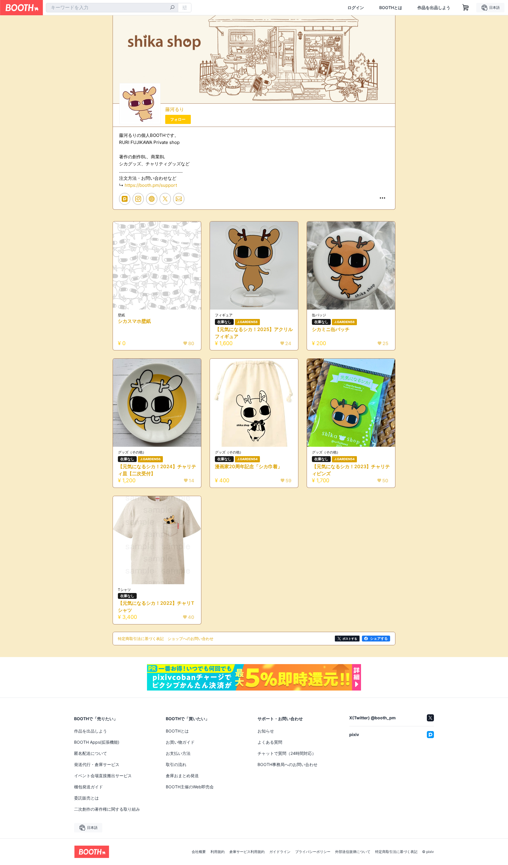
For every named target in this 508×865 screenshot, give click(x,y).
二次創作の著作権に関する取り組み (107, 809)
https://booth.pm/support (151, 185)
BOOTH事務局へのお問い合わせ (287, 764)
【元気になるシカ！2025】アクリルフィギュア (254, 332)
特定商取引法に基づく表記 (396, 852)
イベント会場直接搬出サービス (103, 775)
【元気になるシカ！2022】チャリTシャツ (156, 606)
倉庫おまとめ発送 (182, 775)
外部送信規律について (352, 852)
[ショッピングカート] (465, 7)
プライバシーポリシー (312, 852)
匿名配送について (90, 753)
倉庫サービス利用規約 (247, 852)
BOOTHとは (390, 8)
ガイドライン (279, 852)
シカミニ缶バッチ (331, 329)
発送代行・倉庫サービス (96, 764)
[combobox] (112, 7)
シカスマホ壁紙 (134, 321)
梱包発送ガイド (88, 786)
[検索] (172, 8)
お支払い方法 (178, 753)
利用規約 (217, 852)
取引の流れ (176, 764)
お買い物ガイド (180, 742)
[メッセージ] (178, 199)
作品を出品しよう (433, 8)
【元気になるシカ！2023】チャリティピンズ (351, 469)
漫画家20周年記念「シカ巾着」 (248, 466)
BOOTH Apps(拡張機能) (96, 742)
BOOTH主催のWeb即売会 (190, 786)
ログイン (355, 8)
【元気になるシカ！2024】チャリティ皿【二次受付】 (157, 469)
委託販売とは (86, 797)
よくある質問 (270, 742)
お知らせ (266, 730)
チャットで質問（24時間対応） (287, 753)
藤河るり (174, 109)
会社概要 (199, 852)
